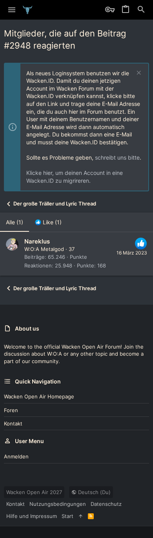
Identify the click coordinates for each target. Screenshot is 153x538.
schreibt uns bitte (117, 157)
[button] (12, 10)
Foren (11, 410)
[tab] (48, 222)
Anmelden (16, 456)
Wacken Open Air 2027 (34, 492)
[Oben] (81, 516)
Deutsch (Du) (93, 492)
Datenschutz (106, 504)
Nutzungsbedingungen (57, 504)
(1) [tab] (14, 222)
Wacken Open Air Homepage (39, 396)
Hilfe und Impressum (31, 516)
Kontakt (13, 423)
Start (67, 516)
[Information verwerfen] (137, 73)
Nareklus (37, 241)
